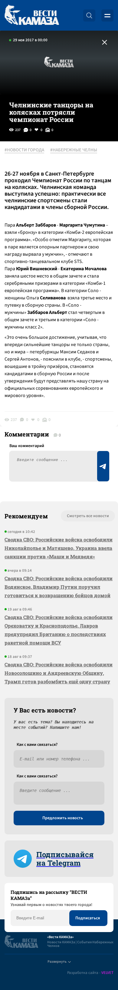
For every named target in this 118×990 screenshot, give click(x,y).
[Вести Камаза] (32, 15)
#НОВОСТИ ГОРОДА (24, 150)
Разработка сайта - (90, 973)
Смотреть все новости (88, 516)
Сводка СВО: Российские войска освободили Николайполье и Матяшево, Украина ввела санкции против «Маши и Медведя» (59, 548)
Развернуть (57, 961)
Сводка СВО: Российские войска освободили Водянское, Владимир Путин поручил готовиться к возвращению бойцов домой (59, 586)
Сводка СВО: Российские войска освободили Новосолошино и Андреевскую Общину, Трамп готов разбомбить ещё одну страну (59, 673)
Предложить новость (62, 818)
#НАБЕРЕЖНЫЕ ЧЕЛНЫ (73, 150)
